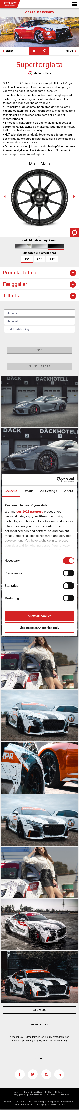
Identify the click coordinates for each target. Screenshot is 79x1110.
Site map (64, 1094)
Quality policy (18, 1094)
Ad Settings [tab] (48, 491)
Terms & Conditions (33, 1092)
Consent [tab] (11, 491)
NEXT (70, 51)
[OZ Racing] (20, 4)
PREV (9, 51)
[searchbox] (40, 313)
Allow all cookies (39, 616)
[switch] (68, 573)
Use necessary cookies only (39, 627)
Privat (16, 1092)
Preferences (36, 1094)
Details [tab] (28, 491)
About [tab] (68, 491)
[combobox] (39, 313)
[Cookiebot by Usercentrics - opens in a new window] (56, 479)
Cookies (51, 1094)
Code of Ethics (55, 1092)
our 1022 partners (29, 511)
